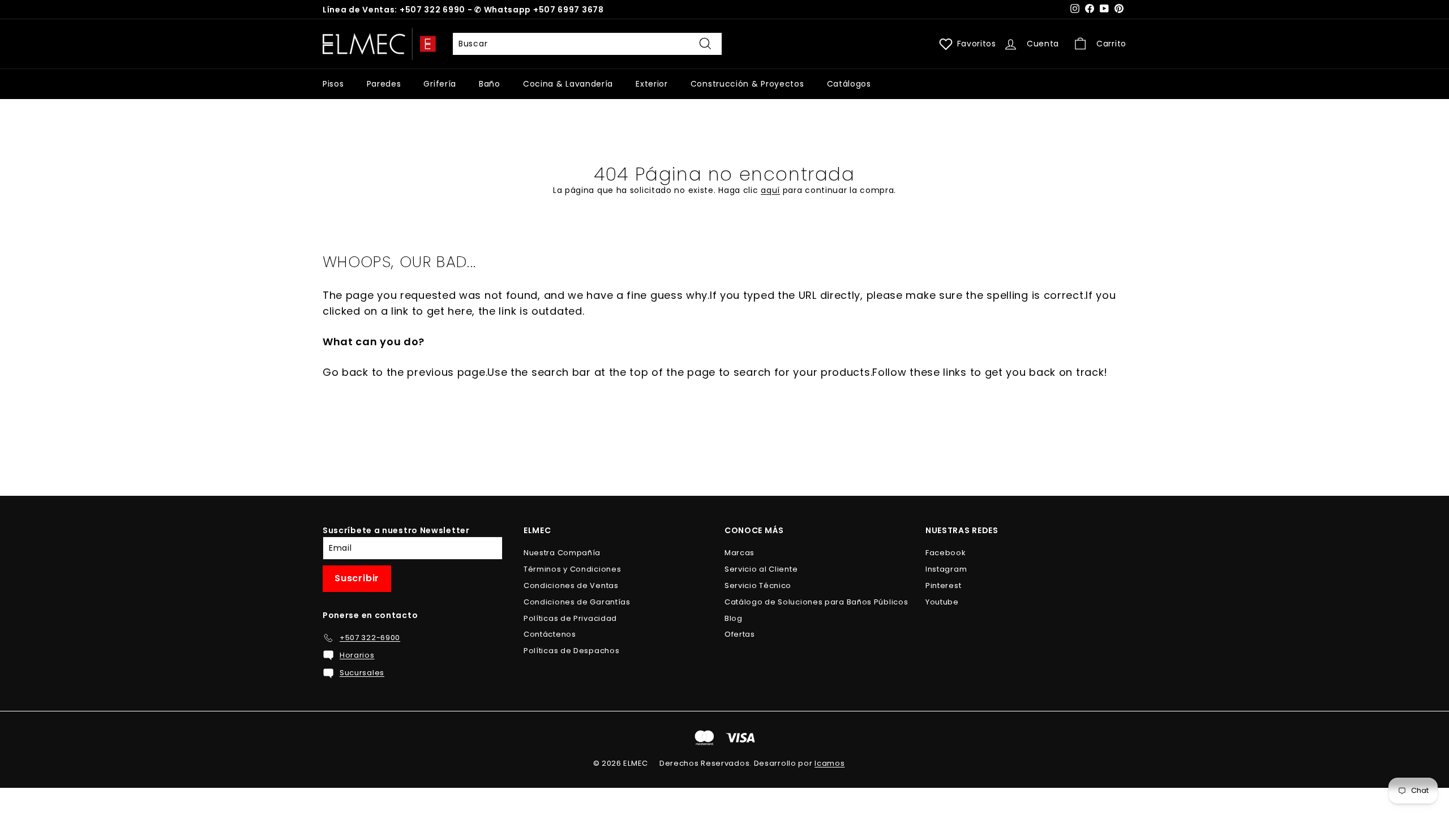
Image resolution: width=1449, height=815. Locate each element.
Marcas (739, 552)
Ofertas (739, 634)
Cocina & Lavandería (568, 83)
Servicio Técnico (757, 585)
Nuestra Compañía (562, 552)
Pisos (333, 83)
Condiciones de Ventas (571, 585)
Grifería (439, 83)
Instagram (946, 569)
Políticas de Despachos (571, 650)
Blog (733, 618)
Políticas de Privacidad (570, 618)
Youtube (942, 602)
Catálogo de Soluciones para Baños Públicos (816, 602)
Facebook (945, 552)
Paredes (384, 83)
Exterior (652, 83)
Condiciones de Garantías (577, 602)
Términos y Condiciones (572, 569)
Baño (489, 83)
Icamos (829, 763)
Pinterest (943, 585)
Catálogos (849, 83)
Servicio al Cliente (761, 569)
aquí (770, 190)
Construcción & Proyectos (747, 83)
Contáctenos (550, 634)
